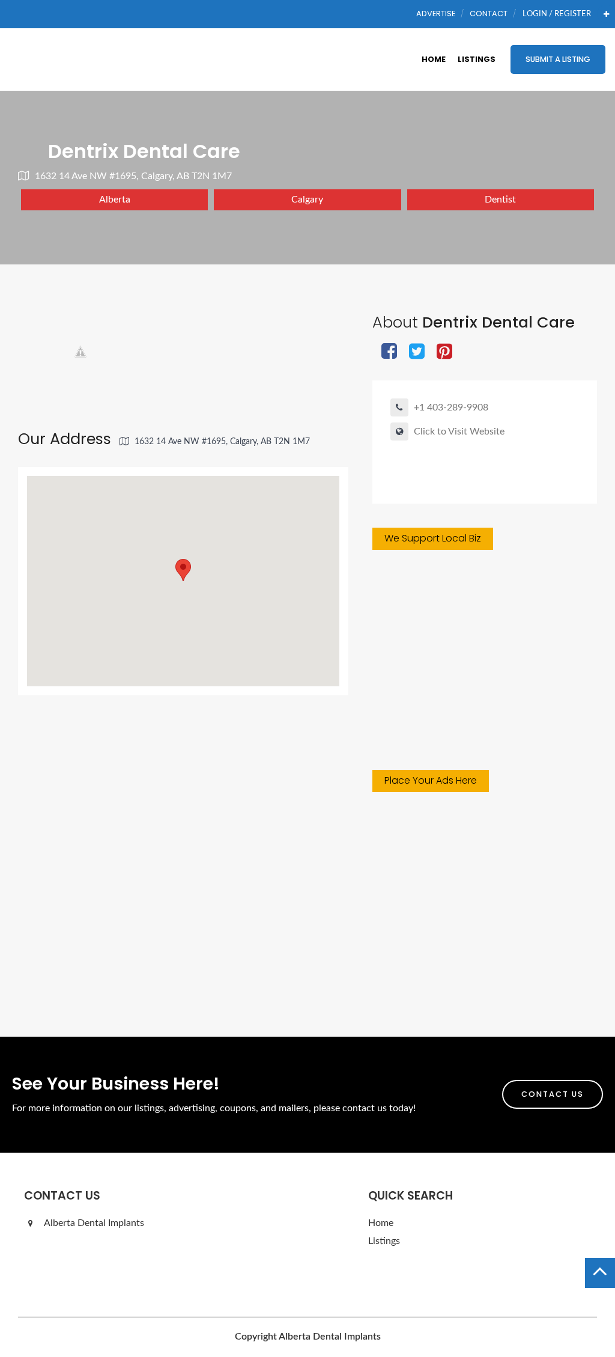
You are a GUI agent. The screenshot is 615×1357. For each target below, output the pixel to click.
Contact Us (552, 1094)
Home (434, 59)
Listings (476, 59)
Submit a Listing (558, 59)
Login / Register (557, 13)
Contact (488, 13)
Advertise (435, 13)
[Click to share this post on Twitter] (417, 352)
